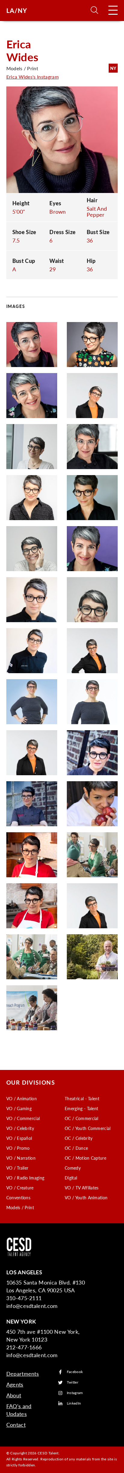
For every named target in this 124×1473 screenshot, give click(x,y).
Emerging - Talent (81, 1108)
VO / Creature (20, 1188)
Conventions (18, 1197)
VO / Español (19, 1138)
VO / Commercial (23, 1118)
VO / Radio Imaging (25, 1178)
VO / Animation (21, 1098)
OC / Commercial (81, 1118)
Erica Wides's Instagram (32, 76)
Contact (16, 1424)
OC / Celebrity (78, 1138)
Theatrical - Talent (82, 1098)
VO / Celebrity (20, 1128)
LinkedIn (74, 1403)
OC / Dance (76, 1148)
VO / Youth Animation (86, 1197)
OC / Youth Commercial (88, 1128)
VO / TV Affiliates (82, 1188)
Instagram (75, 1393)
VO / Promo (18, 1148)
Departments (22, 1373)
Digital (71, 1178)
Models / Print (20, 1207)
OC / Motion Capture (85, 1158)
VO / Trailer (17, 1168)
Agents (14, 1384)
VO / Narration (21, 1158)
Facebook (75, 1372)
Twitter (72, 1382)
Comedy (73, 1168)
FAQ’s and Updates (19, 1409)
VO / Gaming (19, 1108)
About (13, 1395)
